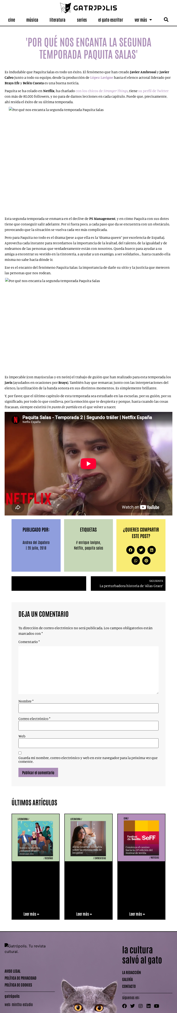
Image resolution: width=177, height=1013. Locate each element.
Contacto (129, 986)
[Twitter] (132, 1006)
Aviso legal (13, 971)
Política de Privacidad (20, 977)
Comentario (29, 641)
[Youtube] (156, 1006)
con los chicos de (102, 90)
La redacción (131, 972)
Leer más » (31, 913)
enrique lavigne (89, 542)
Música (32, 19)
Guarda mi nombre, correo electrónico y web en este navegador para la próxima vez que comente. (88, 759)
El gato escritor (110, 19)
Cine (11, 19)
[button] (166, 19)
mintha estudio (22, 1004)
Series (82, 19)
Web (21, 736)
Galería (127, 979)
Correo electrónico (34, 718)
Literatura (57, 19)
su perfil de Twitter (153, 90)
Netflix (78, 547)
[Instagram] (140, 1006)
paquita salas (94, 547)
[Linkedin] (148, 1006)
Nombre (25, 701)
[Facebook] (124, 1006)
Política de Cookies (18, 984)
